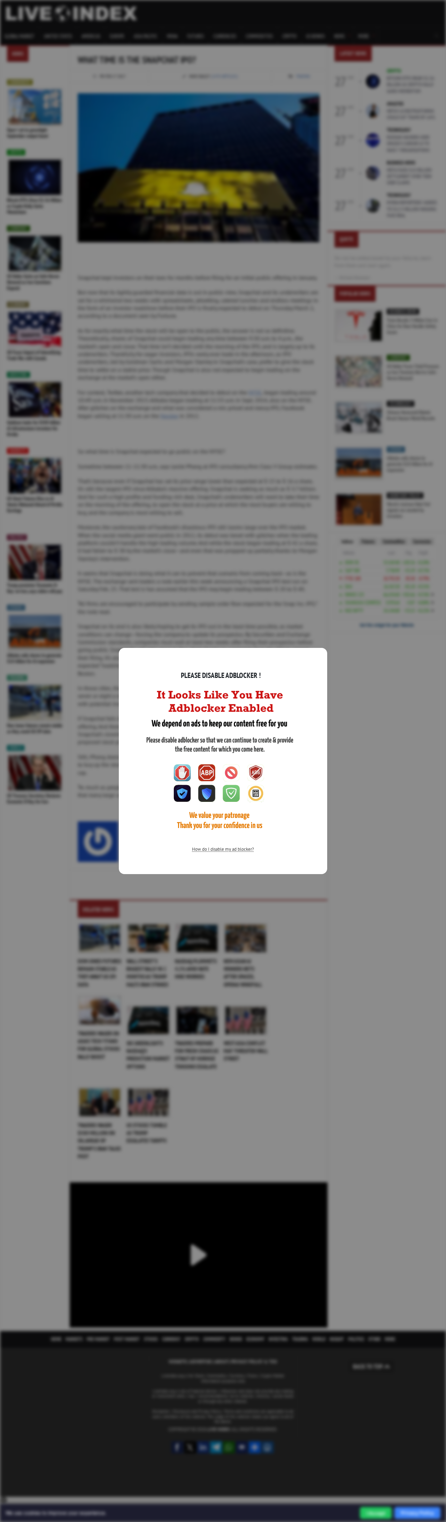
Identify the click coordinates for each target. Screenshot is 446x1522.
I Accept (375, 1513)
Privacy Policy (417, 1513)
